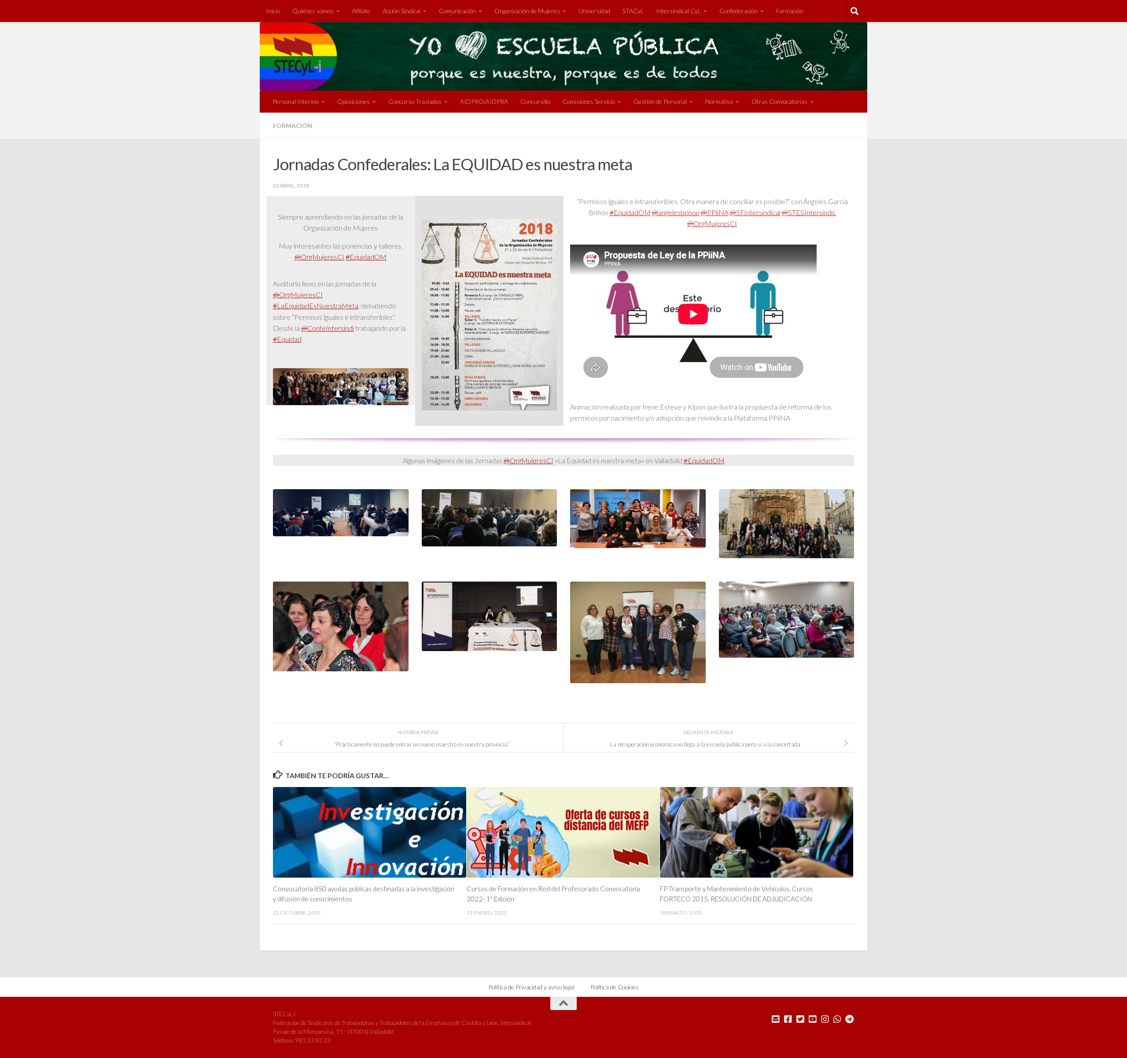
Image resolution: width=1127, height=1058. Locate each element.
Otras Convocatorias (779, 101)
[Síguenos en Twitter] (800, 1019)
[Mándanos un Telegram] (849, 1019)
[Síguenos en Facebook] (788, 1019)
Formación (789, 11)
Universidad (594, 11)
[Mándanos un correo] (775, 1019)
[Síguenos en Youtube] (812, 1019)
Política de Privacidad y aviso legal (531, 987)
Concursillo (535, 101)
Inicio (273, 11)
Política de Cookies (614, 987)
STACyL (633, 11)
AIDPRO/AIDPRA (484, 101)
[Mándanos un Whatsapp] (837, 1019)
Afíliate (361, 11)
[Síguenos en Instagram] (825, 1019)
